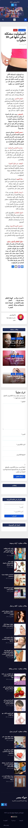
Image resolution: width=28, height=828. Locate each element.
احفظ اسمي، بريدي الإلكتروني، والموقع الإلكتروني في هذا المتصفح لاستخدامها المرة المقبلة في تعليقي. (14, 469)
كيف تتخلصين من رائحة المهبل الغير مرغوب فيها (7, 675)
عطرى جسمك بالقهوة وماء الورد (15, 377)
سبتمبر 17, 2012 (9, 642)
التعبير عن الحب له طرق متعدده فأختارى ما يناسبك (8, 751)
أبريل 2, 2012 (9, 566)
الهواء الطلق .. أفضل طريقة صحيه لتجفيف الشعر (9, 302)
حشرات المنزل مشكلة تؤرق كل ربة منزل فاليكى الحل (7, 764)
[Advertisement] (14, 283)
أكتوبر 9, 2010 (9, 591)
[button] (3, 19)
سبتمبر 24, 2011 (9, 717)
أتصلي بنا (5, 820)
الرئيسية (21, 820)
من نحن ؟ (13, 820)
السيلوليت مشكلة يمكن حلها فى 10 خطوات (15, 37)
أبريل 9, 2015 (19, 363)
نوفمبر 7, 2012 (9, 690)
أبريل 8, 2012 (9, 657)
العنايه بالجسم (22, 30)
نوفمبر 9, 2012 (9, 740)
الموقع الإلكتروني (20, 454)
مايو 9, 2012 (10, 755)
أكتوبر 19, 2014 (9, 628)
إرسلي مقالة (6, 825)
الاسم (23, 434)
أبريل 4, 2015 (19, 381)
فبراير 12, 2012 (9, 705)
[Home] (25, 19)
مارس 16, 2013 (9, 679)
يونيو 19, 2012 (9, 555)
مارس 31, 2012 (9, 781)
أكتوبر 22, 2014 (9, 616)
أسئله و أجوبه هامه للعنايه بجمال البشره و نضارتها (7, 639)
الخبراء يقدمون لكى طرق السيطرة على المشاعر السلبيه (8, 701)
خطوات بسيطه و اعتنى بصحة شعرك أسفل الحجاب (7, 612)
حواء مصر (14, 10)
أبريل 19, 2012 (9, 768)
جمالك (15, 30)
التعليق (23, 401)
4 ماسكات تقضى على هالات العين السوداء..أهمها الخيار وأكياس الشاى (15, 361)
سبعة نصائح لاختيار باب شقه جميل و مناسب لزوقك (7, 777)
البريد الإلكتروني (20, 444)
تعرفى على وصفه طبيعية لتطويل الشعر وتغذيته (14, 342)
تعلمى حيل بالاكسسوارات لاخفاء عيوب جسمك (8, 563)
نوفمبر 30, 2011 (9, 578)
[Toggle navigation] (14, 19)
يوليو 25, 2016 (19, 345)
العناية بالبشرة (19, 356)
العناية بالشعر (19, 338)
